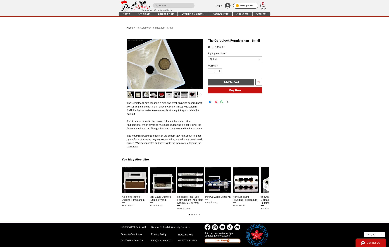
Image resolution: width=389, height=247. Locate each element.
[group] (194, 188)
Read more (132, 146)
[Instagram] (215, 227)
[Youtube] (222, 227)
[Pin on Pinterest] (216, 102)
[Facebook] (207, 227)
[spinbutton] (215, 71)
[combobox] (235, 59)
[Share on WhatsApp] (222, 102)
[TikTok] (230, 227)
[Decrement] (210, 71)
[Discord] (237, 227)
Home (130, 27)
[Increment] (220, 71)
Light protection (217, 53)
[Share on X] (227, 102)
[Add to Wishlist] (258, 82)
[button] (263, 6)
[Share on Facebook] (210, 102)
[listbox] (374, 234)
